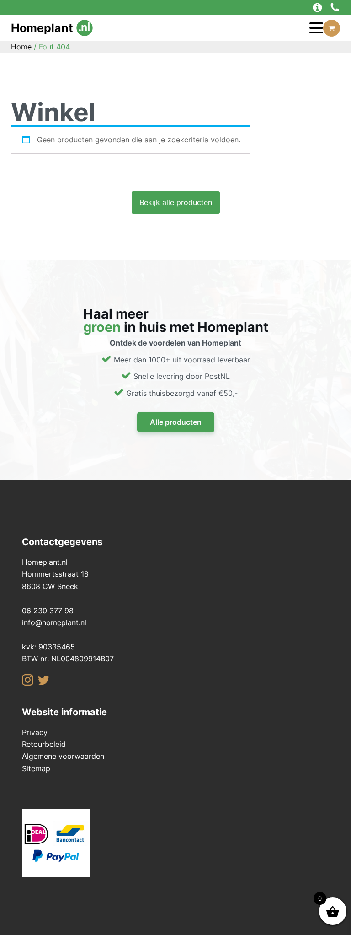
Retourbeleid (44, 744)
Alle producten (176, 422)
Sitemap (36, 768)
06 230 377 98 (48, 610)
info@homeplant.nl (54, 622)
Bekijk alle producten (175, 202)
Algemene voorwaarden (63, 756)
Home (21, 46)
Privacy (35, 732)
